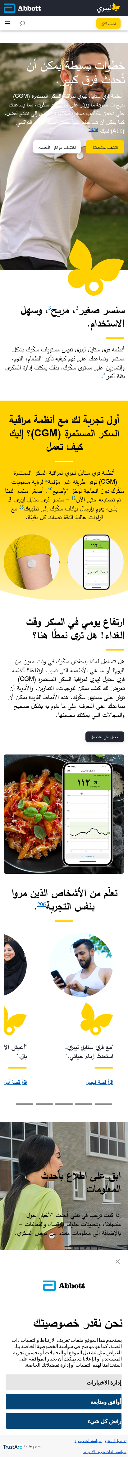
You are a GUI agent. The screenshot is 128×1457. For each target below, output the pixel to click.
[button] (22, 23)
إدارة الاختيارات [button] (104, 1382)
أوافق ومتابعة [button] (105, 1401)
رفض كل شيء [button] (104, 1421)
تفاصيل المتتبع (115, 1440)
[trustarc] (12, 1446)
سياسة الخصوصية (88, 1440)
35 (21, 507)
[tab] (103, 1104)
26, (91, 129)
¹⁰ (50, 490)
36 (96, 129)
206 (41, 904)
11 (73, 498)
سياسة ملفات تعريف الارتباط (104, 1451)
